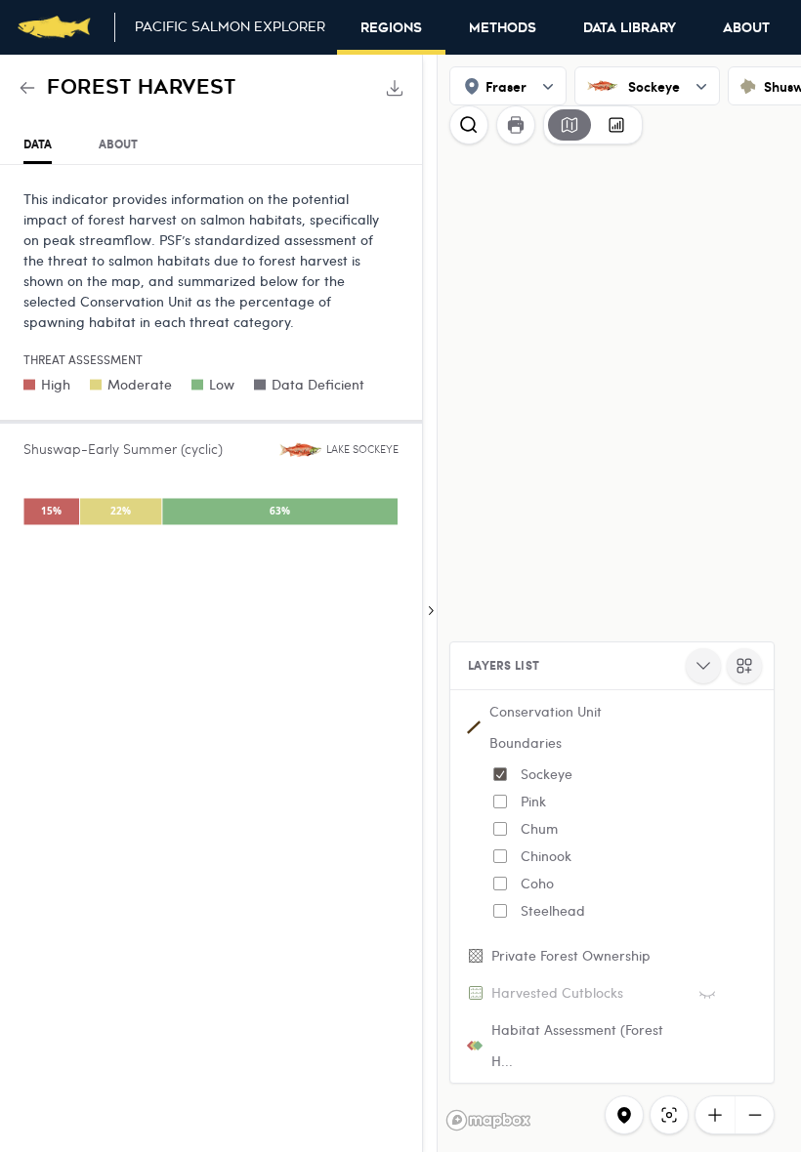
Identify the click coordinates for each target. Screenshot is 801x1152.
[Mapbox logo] (488, 1120)
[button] (612, 815)
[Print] (515, 124)
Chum (539, 828)
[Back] (27, 87)
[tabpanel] (211, 361)
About (746, 28)
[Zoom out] (754, 1114)
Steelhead (553, 910)
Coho (537, 883)
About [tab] (118, 144)
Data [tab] (37, 144)
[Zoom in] (715, 1114)
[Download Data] (394, 87)
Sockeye (546, 773)
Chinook (546, 855)
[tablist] (211, 145)
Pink (533, 801)
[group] (593, 124)
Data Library (629, 28)
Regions (391, 28)
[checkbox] (500, 774)
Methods (502, 28)
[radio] (569, 125)
